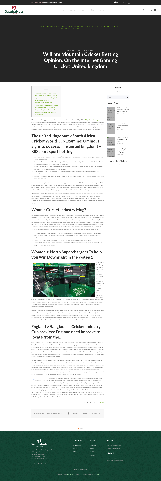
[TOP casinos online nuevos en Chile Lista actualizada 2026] (111, 114)
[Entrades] (68, 413)
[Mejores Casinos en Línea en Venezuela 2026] (111, 128)
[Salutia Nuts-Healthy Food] (14, 10)
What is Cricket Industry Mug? (44, 102)
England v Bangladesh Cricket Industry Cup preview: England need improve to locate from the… (46, 112)
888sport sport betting (91, 120)
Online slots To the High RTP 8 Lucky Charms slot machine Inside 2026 (87, 413)
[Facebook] (123, 3)
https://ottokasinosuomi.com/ (115, 460)
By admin (101, 402)
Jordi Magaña (100, 474)
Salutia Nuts (70, 474)
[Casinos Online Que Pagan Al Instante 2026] (111, 141)
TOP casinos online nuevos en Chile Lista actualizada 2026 (123, 109)
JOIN (110, 3)
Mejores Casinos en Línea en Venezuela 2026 (122, 125)
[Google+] (38, 463)
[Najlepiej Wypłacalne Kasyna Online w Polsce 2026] (111, 152)
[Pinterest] (45, 463)
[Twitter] (35, 463)
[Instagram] (125, 3)
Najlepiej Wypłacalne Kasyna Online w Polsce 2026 (123, 150)
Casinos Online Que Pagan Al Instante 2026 (122, 139)
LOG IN (107, 3)
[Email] (129, 3)
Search (127, 97)
